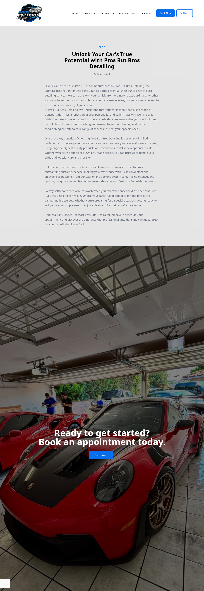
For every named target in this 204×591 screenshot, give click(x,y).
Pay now (146, 13)
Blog (135, 13)
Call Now (185, 13)
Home (75, 13)
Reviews (123, 13)
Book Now (165, 13)
